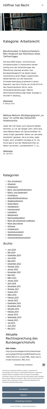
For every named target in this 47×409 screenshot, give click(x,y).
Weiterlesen (8, 101)
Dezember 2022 (14, 264)
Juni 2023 (12, 258)
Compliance (12, 195)
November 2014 (14, 306)
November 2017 (14, 286)
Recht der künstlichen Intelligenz (21, 221)
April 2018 (12, 283)
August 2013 (13, 320)
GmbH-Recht (13, 204)
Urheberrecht (13, 229)
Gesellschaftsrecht (15, 201)
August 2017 (13, 292)
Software (11, 226)
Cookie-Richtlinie (15, 406)
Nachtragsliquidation (16, 218)
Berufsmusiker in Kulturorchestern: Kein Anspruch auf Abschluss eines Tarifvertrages (21, 54)
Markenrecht (13, 215)
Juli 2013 (11, 323)
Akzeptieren (23, 389)
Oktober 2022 (13, 266)
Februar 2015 (13, 297)
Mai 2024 (11, 252)
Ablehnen (23, 395)
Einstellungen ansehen (24, 401)
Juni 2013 (12, 326)
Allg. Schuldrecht (15, 181)
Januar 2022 (13, 269)
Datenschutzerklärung (29, 406)
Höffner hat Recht (16, 5)
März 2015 (12, 295)
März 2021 (12, 278)
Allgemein (12, 184)
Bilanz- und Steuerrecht (17, 192)
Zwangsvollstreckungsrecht (19, 237)
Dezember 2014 (14, 303)
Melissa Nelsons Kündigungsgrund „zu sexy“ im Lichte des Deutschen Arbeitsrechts (23, 118)
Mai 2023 (11, 261)
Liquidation (12, 212)
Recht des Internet (15, 223)
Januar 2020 (13, 280)
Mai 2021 (11, 275)
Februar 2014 (13, 311)
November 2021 (14, 272)
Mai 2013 (11, 328)
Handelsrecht (13, 206)
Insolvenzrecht (14, 209)
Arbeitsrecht (13, 187)
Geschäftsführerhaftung (18, 198)
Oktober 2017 (13, 289)
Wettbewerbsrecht (15, 235)
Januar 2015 (13, 300)
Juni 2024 (12, 249)
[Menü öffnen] (42, 5)
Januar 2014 (13, 314)
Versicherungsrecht (16, 232)
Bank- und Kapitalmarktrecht (20, 190)
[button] (44, 365)
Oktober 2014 (13, 309)
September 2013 (14, 317)
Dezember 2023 (14, 255)
